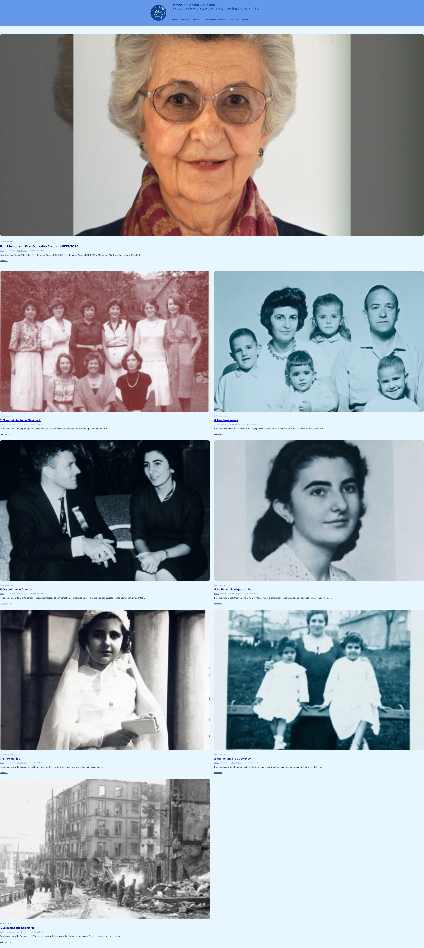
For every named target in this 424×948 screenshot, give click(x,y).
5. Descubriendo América (16, 589)
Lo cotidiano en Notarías (216, 20)
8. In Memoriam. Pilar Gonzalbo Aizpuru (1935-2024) (40, 246)
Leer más (4, 261)
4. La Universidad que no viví (232, 589)
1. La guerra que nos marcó (17, 927)
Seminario (185, 20)
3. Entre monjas (10, 758)
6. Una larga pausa (226, 420)
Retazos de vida (6, 242)
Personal (174, 20)
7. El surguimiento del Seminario (20, 420)
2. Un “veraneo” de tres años (232, 758)
